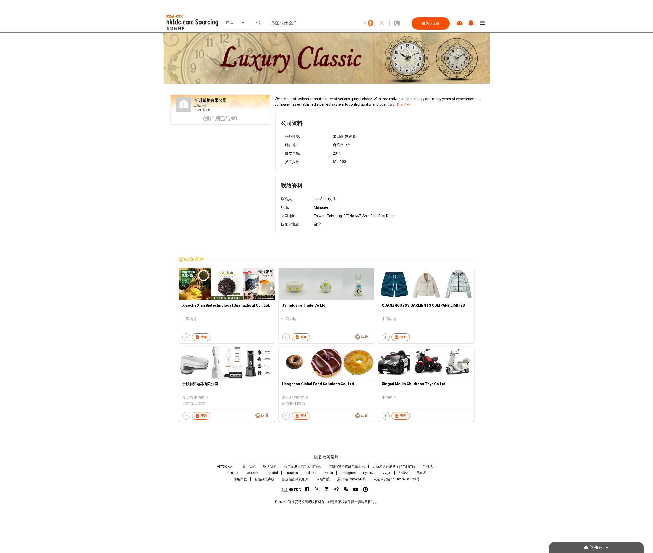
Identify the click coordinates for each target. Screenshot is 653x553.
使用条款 (240, 479)
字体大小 (429, 466)
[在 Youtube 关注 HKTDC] (355, 489)
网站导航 (323, 479)
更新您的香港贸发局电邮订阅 (394, 466)
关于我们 (249, 466)
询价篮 (596, 547)
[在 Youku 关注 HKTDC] (365, 489)
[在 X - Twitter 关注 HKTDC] (317, 489)
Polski (328, 473)
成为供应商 (431, 23)
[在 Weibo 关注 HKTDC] (336, 489)
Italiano (311, 473)
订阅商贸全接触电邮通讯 (346, 466)
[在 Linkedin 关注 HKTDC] (326, 489)
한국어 (403, 473)
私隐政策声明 (264, 479)
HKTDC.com (226, 466)
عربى (387, 473)
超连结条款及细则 (295, 479)
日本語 (421, 473)
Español (272, 473)
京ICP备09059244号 (351, 479)
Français (291, 473)
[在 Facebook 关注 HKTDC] (307, 489)
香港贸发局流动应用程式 (302, 466)
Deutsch (252, 473)
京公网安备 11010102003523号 (396, 479)
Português (348, 473)
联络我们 (270, 466)
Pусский (369, 473)
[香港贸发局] (326, 457)
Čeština (232, 473)
